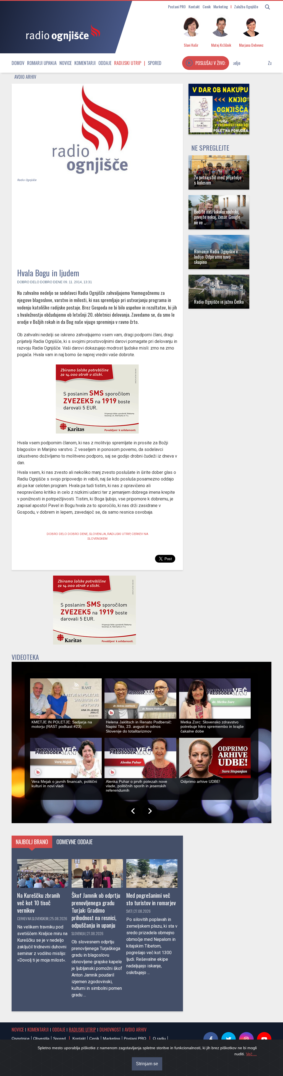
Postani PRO (177, 6)
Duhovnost (110, 1029)
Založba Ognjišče (246, 6)
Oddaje (104, 63)
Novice (65, 63)
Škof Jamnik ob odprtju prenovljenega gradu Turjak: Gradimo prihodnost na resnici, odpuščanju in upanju (96, 910)
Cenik (207, 6)
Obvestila (41, 1038)
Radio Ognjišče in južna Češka (219, 301)
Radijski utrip (127, 63)
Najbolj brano (32, 842)
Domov (18, 63)
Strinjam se (147, 1063)
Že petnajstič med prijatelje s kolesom (217, 180)
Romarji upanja (42, 63)
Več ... (251, 1054)
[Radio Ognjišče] (61, 33)
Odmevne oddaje (74, 842)
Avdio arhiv (25, 77)
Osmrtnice (21, 1038)
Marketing (220, 6)
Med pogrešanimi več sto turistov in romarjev (151, 899)
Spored (154, 63)
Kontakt (194, 6)
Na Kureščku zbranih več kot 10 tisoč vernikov (38, 902)
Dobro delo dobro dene (39, 282)
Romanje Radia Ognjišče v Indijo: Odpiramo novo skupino (216, 256)
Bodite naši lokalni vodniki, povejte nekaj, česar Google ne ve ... (217, 216)
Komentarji (85, 63)
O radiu (159, 1038)
